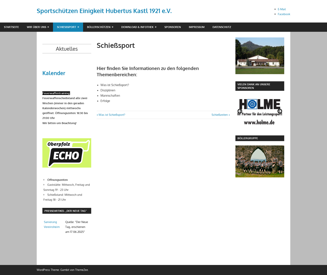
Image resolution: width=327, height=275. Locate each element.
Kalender (53, 73)
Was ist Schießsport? (111, 115)
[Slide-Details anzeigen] (259, 111)
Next (279, 111)
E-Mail (282, 9)
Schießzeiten (220, 115)
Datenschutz (222, 27)
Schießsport (66, 27)
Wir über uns (36, 27)
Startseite (11, 27)
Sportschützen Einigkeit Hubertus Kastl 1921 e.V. (104, 11)
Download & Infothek (137, 27)
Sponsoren (172, 27)
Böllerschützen (99, 27)
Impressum (197, 27)
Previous (240, 111)
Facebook (284, 14)
